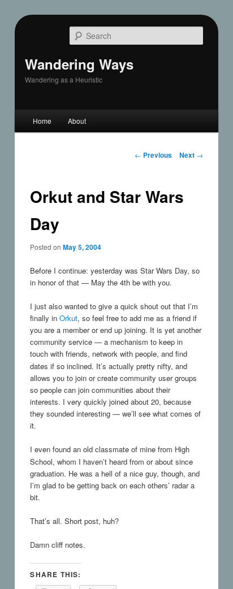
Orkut (68, 318)
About (77, 120)
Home (42, 120)
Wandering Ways (79, 63)
